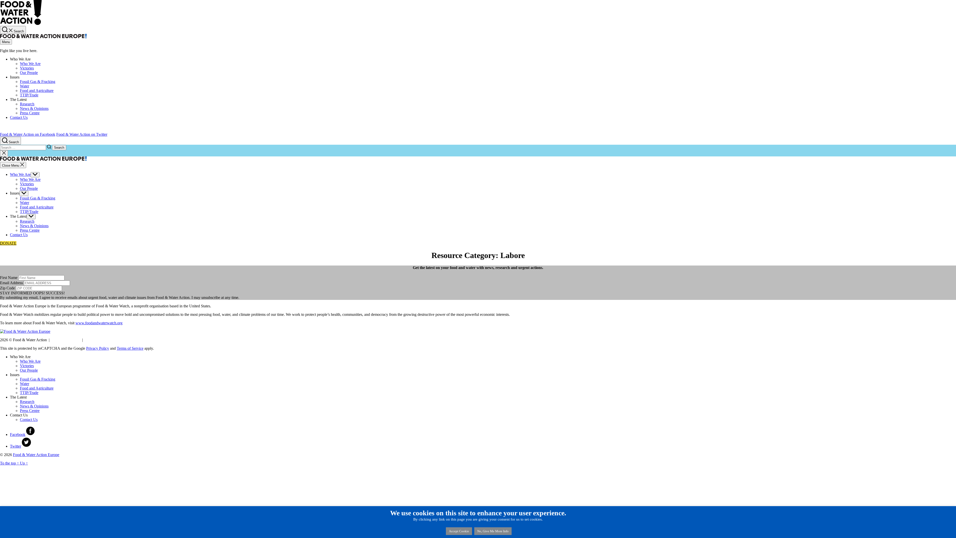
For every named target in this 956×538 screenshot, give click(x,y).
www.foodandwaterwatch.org (98, 323)
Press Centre (30, 410)
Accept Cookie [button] (459, 531)
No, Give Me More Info (493, 531)
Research (27, 402)
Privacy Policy (97, 340)
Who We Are (20, 174)
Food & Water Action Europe (36, 455)
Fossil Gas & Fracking (37, 379)
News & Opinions (34, 406)
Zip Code (7, 288)
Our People (29, 370)
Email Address (11, 283)
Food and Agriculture (37, 388)
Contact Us (19, 235)
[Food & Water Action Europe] (21, 23)
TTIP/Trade (29, 393)
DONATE (8, 243)
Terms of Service (66, 340)
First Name (8, 277)
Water (24, 384)
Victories (27, 366)
